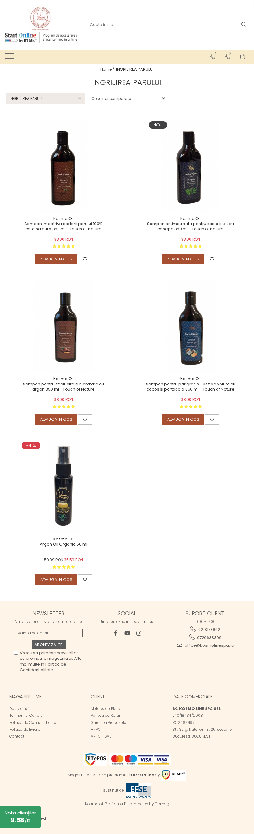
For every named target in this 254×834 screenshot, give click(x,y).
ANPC (96, 729)
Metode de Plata (105, 708)
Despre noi (19, 708)
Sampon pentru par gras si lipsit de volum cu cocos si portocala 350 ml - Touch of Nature (190, 387)
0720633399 (208, 638)
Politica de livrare (24, 729)
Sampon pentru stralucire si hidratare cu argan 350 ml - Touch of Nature (63, 387)
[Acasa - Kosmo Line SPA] (41, 18)
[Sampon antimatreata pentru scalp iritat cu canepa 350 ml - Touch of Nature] (190, 166)
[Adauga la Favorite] (85, 259)
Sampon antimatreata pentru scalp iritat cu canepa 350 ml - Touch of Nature (190, 226)
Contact (16, 736)
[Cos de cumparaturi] (242, 56)
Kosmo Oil (63, 218)
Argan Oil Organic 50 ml (63, 544)
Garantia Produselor (109, 722)
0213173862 (208, 629)
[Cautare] (243, 25)
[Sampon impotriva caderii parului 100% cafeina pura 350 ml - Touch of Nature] (63, 166)
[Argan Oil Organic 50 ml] (63, 486)
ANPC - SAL (101, 736)
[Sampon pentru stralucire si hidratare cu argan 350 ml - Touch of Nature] (63, 326)
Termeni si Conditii (26, 715)
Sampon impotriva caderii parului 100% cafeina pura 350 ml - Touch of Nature (63, 226)
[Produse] (10, 58)
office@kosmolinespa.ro (209, 645)
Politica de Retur (105, 715)
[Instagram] (139, 633)
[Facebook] (115, 633)
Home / (107, 69)
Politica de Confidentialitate (43, 667)
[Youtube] (127, 633)
